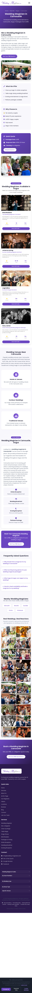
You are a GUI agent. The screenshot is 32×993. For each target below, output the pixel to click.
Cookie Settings (26, 989)
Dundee (25, 605)
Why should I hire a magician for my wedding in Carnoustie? (14, 562)
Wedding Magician (6, 823)
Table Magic (4, 831)
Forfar (11, 610)
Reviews (3, 807)
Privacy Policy (10, 908)
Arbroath (7, 605)
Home (6, 11)
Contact (3, 812)
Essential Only (16, 989)
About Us (3, 793)
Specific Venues (6, 890)
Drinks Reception (6, 842)
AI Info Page (4, 796)
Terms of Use (22, 908)
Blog (2, 810)
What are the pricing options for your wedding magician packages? (15, 571)
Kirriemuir (20, 610)
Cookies (16, 908)
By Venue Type (6, 887)
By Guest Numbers (7, 875)
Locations (4, 804)
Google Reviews (7, 861)
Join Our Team (5, 815)
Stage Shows (5, 834)
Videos (3, 801)
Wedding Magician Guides (9, 871)
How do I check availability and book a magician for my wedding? (15, 587)
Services (3, 790)
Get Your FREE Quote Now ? (16, 756)
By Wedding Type (6, 881)
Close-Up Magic (5, 829)
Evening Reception (6, 848)
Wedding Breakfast (6, 845)
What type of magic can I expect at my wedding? (15, 579)
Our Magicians (5, 799)
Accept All (6, 989)
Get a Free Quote (8, 858)
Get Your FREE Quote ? (9, 56)
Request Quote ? (10, 149)
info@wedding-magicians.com (12, 856)
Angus (17, 11)
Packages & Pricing (6, 839)
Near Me (12, 11)
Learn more (24, 985)
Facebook (6, 864)
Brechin (16, 605)
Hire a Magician (5, 826)
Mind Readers (5, 837)
